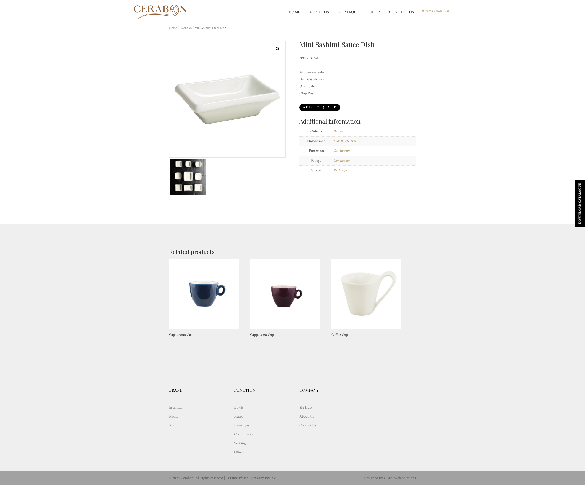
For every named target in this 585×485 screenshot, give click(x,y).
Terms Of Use (237, 477)
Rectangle (340, 170)
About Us (306, 416)
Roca (173, 425)
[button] (278, 49)
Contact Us (307, 425)
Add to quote (320, 107)
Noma (173, 416)
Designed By (373, 477)
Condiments (342, 150)
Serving (240, 443)
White (338, 131)
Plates (238, 416)
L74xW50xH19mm (347, 141)
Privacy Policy (263, 477)
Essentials (186, 28)
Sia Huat (305, 407)
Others (239, 452)
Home (173, 28)
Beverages (241, 425)
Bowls (238, 407)
